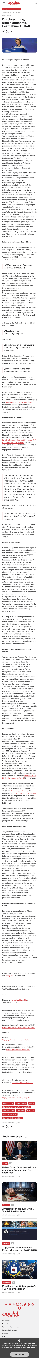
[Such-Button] (36, 2)
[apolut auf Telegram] (6, 1304)
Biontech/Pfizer (21, 1103)
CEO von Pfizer (8, 1111)
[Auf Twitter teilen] (7, 1126)
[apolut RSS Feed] (19, 1308)
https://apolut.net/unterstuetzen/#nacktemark (18, 1027)
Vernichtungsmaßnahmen (20, 791)
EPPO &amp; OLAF (10, 1114)
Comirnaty (21, 1111)
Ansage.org (9, 976)
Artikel (5, 9)
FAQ (3, 1336)
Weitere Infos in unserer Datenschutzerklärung (20, 1348)
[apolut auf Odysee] (32, 1304)
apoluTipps (6, 1243)
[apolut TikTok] (25, 1304)
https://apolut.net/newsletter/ (22, 1082)
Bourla (31, 1103)
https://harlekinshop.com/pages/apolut (16, 1098)
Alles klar (19, 1354)
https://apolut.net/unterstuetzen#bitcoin (16, 1040)
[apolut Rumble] (29, 1304)
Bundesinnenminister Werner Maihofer (16, 1107)
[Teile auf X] (7, 31)
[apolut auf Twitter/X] (21, 1304)
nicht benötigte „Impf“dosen (26, 793)
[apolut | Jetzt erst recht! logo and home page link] (10, 1314)
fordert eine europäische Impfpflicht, (19, 402)
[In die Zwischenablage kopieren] (11, 31)
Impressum (5, 1333)
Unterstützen (6, 1321)
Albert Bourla (8, 1103)
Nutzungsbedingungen (9, 1330)
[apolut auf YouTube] (10, 1304)
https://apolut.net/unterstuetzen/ (18, 1050)
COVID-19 (30, 1111)
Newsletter (5, 1324)
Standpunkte (6, 1282)
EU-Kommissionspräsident (12, 1118)
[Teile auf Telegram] (3, 31)
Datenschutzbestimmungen (11, 1327)
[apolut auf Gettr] (13, 1304)
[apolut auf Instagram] (17, 1304)
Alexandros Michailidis (19, 1000)
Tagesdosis (6, 1205)
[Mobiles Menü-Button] (4, 3)
